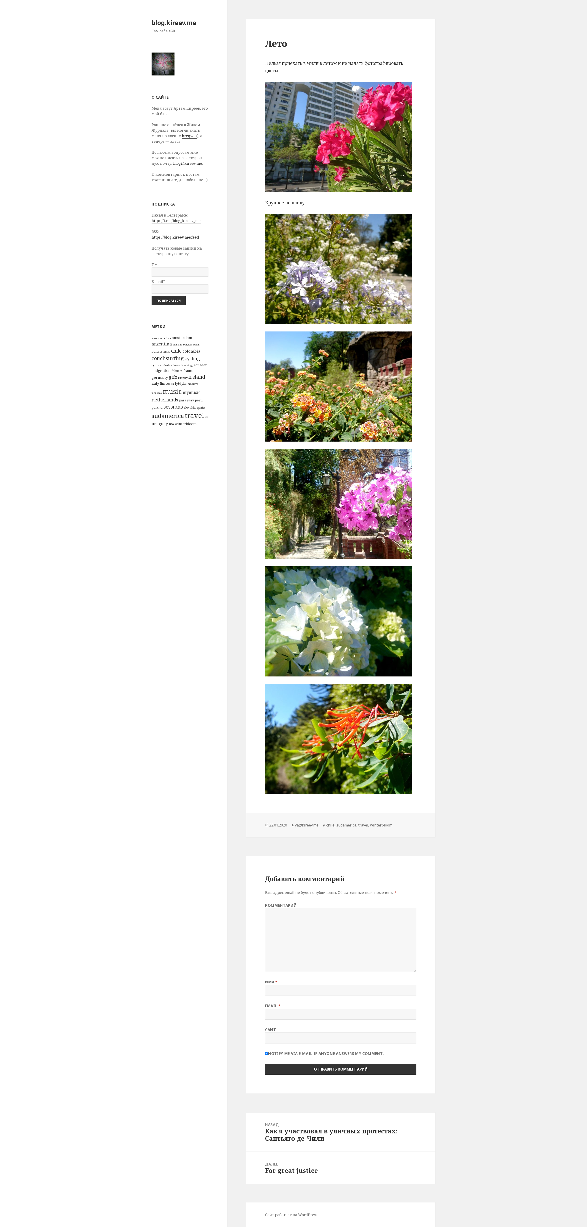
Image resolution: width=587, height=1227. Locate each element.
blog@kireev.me (187, 163)
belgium (187, 344)
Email (272, 1005)
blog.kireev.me (174, 22)
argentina (162, 344)
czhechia (167, 365)
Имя (271, 982)
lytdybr (181, 383)
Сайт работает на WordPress (291, 1214)
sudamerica (168, 416)
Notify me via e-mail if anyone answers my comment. (326, 1053)
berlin (196, 344)
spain (201, 407)
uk (206, 417)
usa (171, 424)
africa (167, 338)
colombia (191, 351)
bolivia (157, 351)
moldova (193, 383)
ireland (196, 376)
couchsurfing (168, 358)
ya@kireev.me (306, 825)
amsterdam (182, 337)
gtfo (173, 377)
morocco (157, 393)
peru (199, 400)
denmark (178, 365)
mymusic (191, 392)
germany (160, 377)
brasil (166, 351)
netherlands (165, 399)
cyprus (156, 365)
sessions (173, 406)
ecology (188, 365)
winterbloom (186, 423)
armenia (177, 344)
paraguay (186, 400)
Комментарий (281, 905)
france (188, 370)
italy (155, 383)
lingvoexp (167, 384)
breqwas (189, 135)
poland (157, 407)
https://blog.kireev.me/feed (175, 237)
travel (194, 415)
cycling (192, 358)
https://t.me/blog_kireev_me (176, 220)
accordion (157, 338)
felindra (177, 371)
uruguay (160, 423)
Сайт (270, 1029)
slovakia (190, 407)
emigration (161, 370)
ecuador (200, 365)
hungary (183, 377)
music (172, 391)
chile (176, 350)
